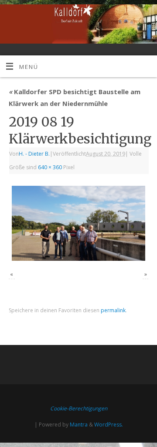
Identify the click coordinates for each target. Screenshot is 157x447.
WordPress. (108, 424)
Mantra (79, 424)
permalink (113, 310)
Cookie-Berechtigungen (78, 408)
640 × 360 (50, 167)
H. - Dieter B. (34, 153)
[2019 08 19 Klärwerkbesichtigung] (78, 223)
